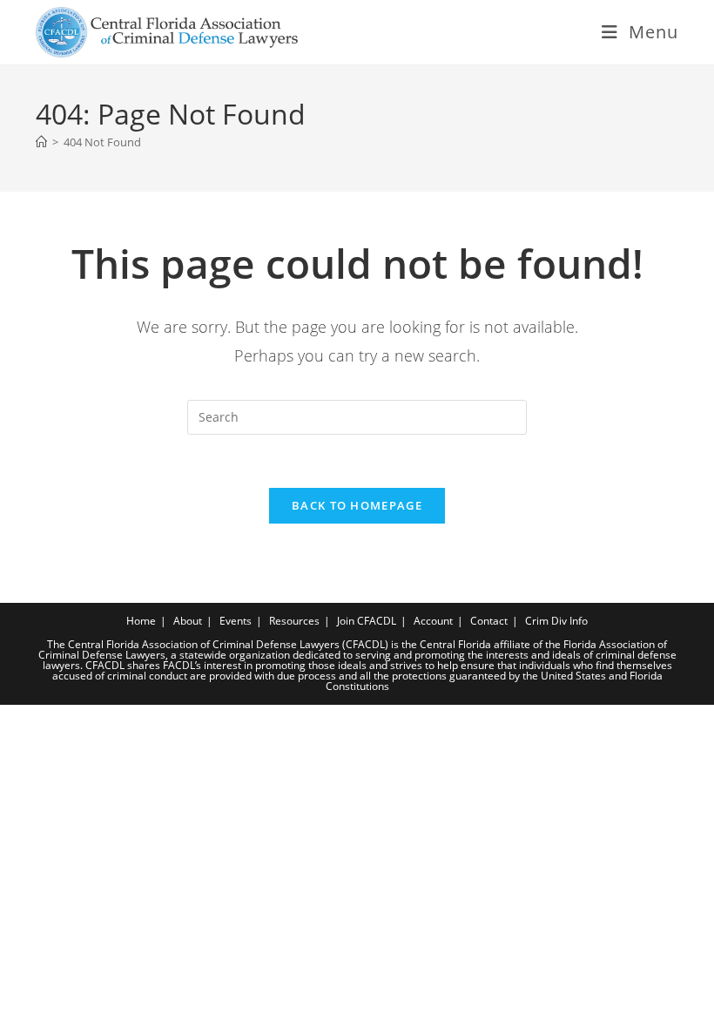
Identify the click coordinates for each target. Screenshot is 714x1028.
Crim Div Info (556, 620)
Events (235, 620)
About (187, 620)
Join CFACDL (366, 620)
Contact (489, 620)
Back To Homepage (357, 505)
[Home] (41, 142)
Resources (294, 620)
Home (141, 620)
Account (433, 620)
